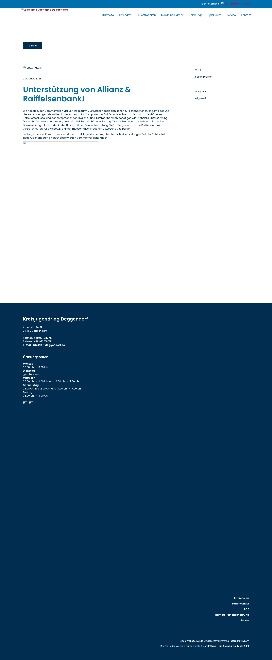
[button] (32, 45)
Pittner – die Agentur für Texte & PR (228, 646)
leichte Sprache (210, 3)
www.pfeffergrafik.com (235, 641)
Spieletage (195, 15)
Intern (245, 620)
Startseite (107, 15)
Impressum (241, 598)
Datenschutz (240, 603)
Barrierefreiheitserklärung (232, 615)
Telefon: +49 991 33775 (37, 338)
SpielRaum (214, 15)
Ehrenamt (125, 15)
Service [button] (231, 15)
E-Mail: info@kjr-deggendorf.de (44, 345)
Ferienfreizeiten (146, 15)
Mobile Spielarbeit (172, 15)
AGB (246, 609)
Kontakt (246, 15)
